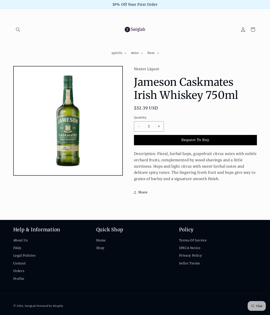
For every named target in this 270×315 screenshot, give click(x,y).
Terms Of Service (193, 240)
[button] (18, 29)
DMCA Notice (190, 248)
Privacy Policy (190, 255)
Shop (100, 248)
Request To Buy (195, 140)
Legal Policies (24, 255)
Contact (19, 263)
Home (101, 240)
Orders (18, 271)
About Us (20, 240)
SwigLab (30, 305)
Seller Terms (189, 263)
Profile (18, 279)
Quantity (140, 117)
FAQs (17, 248)
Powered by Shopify (50, 305)
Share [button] (143, 192)
